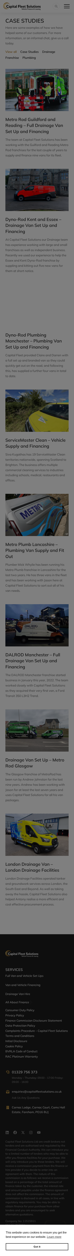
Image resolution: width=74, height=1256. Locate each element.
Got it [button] (37, 1246)
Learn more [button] (54, 1236)
